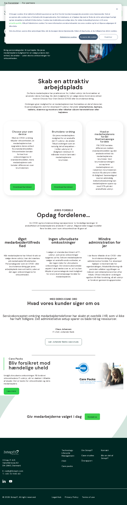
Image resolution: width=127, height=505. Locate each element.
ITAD (64, 461)
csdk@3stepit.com (14, 471)
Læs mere (11, 391)
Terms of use (88, 497)
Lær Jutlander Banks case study (63, 342)
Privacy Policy (71, 497)
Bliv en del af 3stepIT (107, 457)
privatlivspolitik (15, 23)
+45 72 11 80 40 (13, 473)
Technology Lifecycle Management (68, 453)
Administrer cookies (68, 37)
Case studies (87, 455)
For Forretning (11, 3)
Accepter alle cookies (88, 37)
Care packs (67, 466)
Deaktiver (108, 37)
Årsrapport (87, 460)
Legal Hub (56, 497)
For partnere (28, 3)
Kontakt (105, 450)
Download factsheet (22, 187)
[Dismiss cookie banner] (117, 9)
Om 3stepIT (87, 450)
